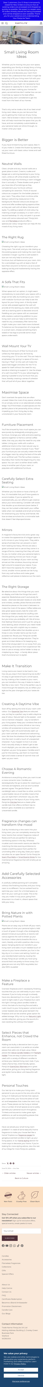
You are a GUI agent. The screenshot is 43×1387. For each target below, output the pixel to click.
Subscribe (10, 1238)
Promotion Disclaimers (11, 1306)
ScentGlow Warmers (19, 1066)
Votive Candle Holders (20, 1053)
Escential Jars (17, 711)
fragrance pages (25, 1135)
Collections (6, 1267)
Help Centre (7, 1288)
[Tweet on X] (8, 1163)
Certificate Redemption (12, 1299)
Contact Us (6, 1292)
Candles (5, 1256)
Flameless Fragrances (11, 1263)
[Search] (7, 23)
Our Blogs (6, 1313)
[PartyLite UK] (21, 23)
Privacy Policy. (20, 1364)
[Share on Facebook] (10, 1163)
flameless (14, 221)
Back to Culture (21, 1178)
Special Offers (8, 1274)
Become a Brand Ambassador (14, 1303)
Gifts (4, 1270)
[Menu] (2, 23)
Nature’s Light (35, 1016)
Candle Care (7, 1310)
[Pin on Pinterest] (13, 1163)
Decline (21, 1375)
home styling (23, 1141)
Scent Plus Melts (9, 857)
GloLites (13, 802)
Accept (21, 1370)
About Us (6, 1284)
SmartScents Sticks (26, 857)
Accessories (7, 1259)
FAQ (4, 1295)
